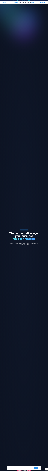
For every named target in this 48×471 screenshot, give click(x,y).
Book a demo (42, 2)
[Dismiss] (39, 468)
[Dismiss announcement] (46, 0)
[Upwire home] (3, 2)
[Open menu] (46, 2)
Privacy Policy (12, 468)
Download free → (32, 0)
